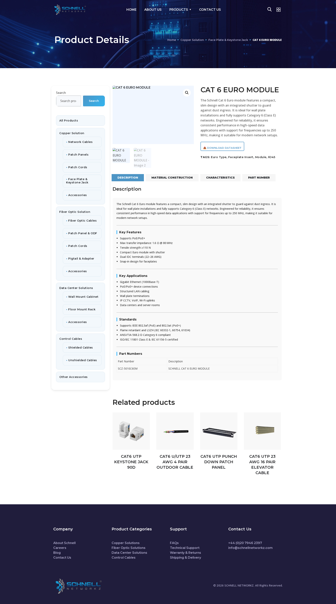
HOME (131, 9)
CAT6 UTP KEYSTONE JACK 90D (131, 462)
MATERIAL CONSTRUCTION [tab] (172, 177)
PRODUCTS (178, 9)
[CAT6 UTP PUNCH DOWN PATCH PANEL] (218, 431)
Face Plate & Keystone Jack (228, 40)
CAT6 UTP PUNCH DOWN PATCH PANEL (218, 462)
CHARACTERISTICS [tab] (220, 177)
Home (171, 40)
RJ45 (271, 157)
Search (61, 93)
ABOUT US (153, 9)
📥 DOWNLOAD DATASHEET (222, 147)
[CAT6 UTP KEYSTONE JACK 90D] (131, 431)
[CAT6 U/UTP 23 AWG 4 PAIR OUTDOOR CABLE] (175, 431)
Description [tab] (127, 177)
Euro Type (219, 157)
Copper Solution (192, 40)
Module (260, 157)
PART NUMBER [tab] (259, 177)
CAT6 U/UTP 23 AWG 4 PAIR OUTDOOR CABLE (175, 462)
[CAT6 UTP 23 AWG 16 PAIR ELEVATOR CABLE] (262, 431)
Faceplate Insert (240, 157)
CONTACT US (210, 9)
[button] (187, 93)
